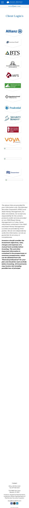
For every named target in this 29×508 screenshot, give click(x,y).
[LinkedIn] (17, 503)
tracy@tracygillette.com (14, 501)
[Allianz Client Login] (14, 37)
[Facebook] (11, 503)
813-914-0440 (16, 486)
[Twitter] (14, 503)
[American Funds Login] (13, 48)
